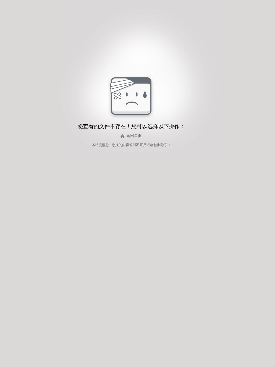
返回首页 (134, 136)
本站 (95, 145)
